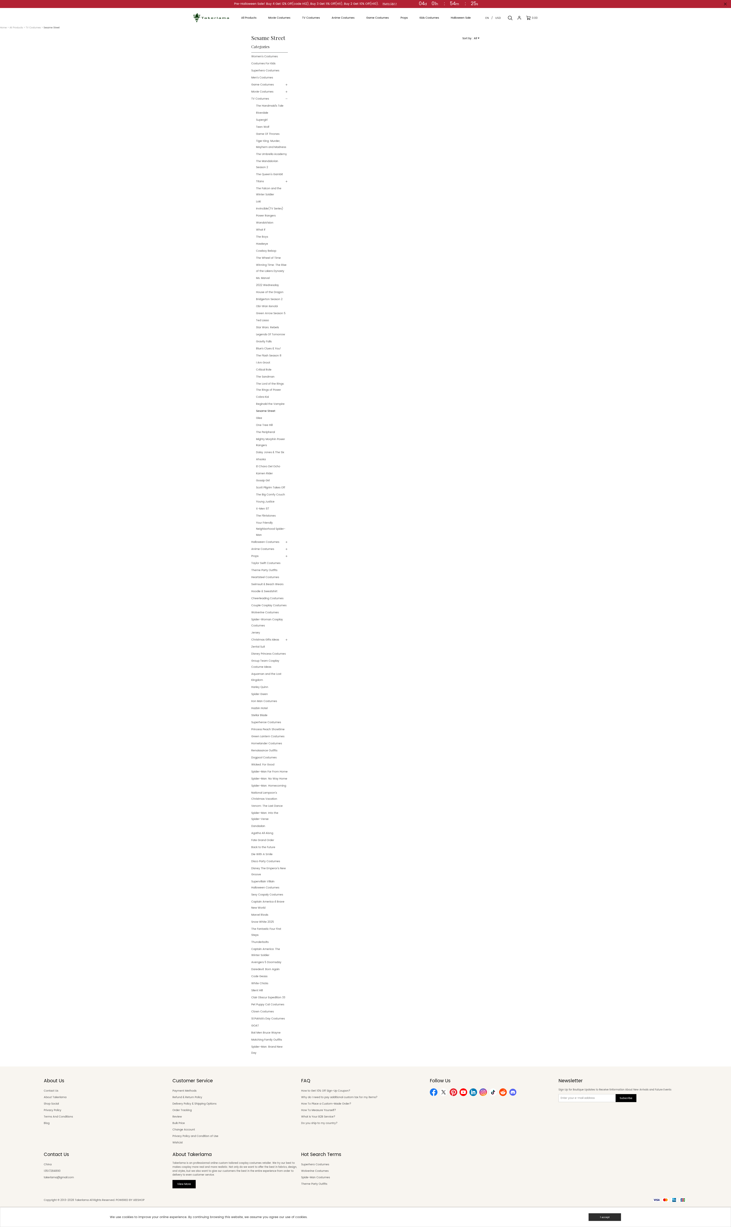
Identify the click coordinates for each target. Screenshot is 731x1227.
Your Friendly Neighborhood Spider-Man (270, 529)
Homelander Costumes (266, 743)
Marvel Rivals (259, 915)
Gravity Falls (264, 341)
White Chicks (259, 983)
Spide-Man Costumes (315, 1177)
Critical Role (263, 369)
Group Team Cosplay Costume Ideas (265, 664)
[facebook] (433, 1092)
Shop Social (51, 1104)
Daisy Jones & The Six (270, 452)
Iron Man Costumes (264, 701)
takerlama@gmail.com (59, 1177)
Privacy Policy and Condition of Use (195, 1136)
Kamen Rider (264, 473)
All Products (16, 28)
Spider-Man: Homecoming (268, 786)
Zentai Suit (258, 647)
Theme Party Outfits (264, 570)
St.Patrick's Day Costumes (268, 1018)
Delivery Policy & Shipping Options (194, 1104)
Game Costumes (262, 84)
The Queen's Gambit (269, 174)
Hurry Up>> (390, 4)
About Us (54, 1081)
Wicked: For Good (262, 764)
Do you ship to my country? (319, 1123)
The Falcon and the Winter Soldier (268, 191)
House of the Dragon (269, 292)
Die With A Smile (262, 854)
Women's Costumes (264, 56)
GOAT (255, 1025)
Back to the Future (263, 847)
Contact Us (51, 1091)
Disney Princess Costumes (268, 654)
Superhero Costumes (265, 70)
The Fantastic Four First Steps (266, 932)
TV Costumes (33, 28)
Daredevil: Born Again (265, 969)
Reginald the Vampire (270, 404)
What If (260, 230)
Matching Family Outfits (266, 1040)
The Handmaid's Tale (269, 106)
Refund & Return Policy (187, 1097)
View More (184, 1184)
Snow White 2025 (262, 922)
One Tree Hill (264, 425)
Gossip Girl (263, 480)
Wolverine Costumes (265, 612)
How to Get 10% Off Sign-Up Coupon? (325, 1091)
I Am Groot (263, 362)
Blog (46, 1123)
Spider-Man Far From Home (269, 771)
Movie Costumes (262, 91)
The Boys (262, 237)
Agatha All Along (262, 833)
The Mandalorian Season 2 (267, 164)
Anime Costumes (262, 549)
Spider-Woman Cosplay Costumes (267, 622)
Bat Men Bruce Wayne (266, 1032)
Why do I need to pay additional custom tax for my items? (339, 1097)
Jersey (255, 632)
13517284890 (52, 1171)
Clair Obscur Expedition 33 (268, 997)
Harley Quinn (259, 687)
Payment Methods (184, 1091)
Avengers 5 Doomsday (266, 962)
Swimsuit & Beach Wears (267, 584)
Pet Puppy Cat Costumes (267, 1004)
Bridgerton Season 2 (269, 299)
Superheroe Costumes (266, 722)
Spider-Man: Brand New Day (267, 1050)
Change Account (183, 1129)
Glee (259, 418)
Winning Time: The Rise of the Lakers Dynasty (271, 268)
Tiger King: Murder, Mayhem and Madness (271, 144)
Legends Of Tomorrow (270, 334)
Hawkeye (262, 244)
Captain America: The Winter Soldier (265, 952)
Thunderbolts (260, 942)
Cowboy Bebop (266, 251)
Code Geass (259, 976)
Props (255, 556)
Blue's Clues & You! (268, 348)
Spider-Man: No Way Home (269, 778)
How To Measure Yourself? (318, 1110)
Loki (258, 201)
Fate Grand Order (262, 840)
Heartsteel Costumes (265, 577)
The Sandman (265, 377)
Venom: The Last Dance (267, 806)
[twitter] (443, 1092)
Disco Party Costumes (265, 861)
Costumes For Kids (263, 63)
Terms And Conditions (58, 1116)
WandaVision (264, 222)
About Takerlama (55, 1097)
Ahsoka (261, 459)
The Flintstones (266, 516)
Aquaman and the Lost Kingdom (266, 677)
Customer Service (192, 1081)
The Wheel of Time (268, 258)
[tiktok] (493, 1092)
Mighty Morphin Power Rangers (270, 442)
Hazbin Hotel (259, 708)
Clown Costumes (262, 1011)
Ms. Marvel (263, 278)
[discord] (513, 1092)
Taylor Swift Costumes (265, 563)
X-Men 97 (262, 508)
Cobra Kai (262, 397)
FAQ (305, 1081)
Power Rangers (266, 215)
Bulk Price (178, 1123)
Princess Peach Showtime (268, 729)
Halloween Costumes (265, 542)
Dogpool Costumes (264, 757)
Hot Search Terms (321, 1154)
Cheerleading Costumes (267, 598)
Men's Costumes (262, 77)
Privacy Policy (52, 1110)
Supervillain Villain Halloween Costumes (265, 884)
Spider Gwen (259, 694)
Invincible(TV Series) (269, 208)
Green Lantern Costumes (267, 736)
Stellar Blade (259, 715)
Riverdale (262, 113)
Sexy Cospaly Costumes (267, 894)
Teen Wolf (262, 127)
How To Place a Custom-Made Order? (326, 1104)
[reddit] (503, 1092)
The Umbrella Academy (271, 154)
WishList (177, 1142)
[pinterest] (453, 1092)
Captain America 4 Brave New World (267, 904)
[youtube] (463, 1092)
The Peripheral (265, 432)
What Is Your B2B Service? (318, 1116)
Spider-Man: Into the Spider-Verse (264, 816)
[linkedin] (473, 1092)
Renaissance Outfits (264, 750)
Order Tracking (182, 1110)
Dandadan (258, 826)
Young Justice (265, 501)
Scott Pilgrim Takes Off (270, 487)
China (48, 1164)
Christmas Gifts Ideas (265, 639)
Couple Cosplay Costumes (268, 605)
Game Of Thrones (267, 134)
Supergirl (261, 120)
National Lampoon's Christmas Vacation (264, 796)
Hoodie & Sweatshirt (264, 591)
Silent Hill (257, 990)
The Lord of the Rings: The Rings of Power (270, 387)
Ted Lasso (262, 320)
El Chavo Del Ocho (268, 466)
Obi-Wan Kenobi (267, 306)
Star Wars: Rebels (267, 327)
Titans (260, 181)
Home (3, 28)
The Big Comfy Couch (270, 494)
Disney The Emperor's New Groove (268, 871)
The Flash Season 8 (268, 355)
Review (177, 1116)
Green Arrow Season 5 (271, 313)
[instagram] (483, 1092)
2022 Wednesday (267, 285)
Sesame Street (265, 411)
